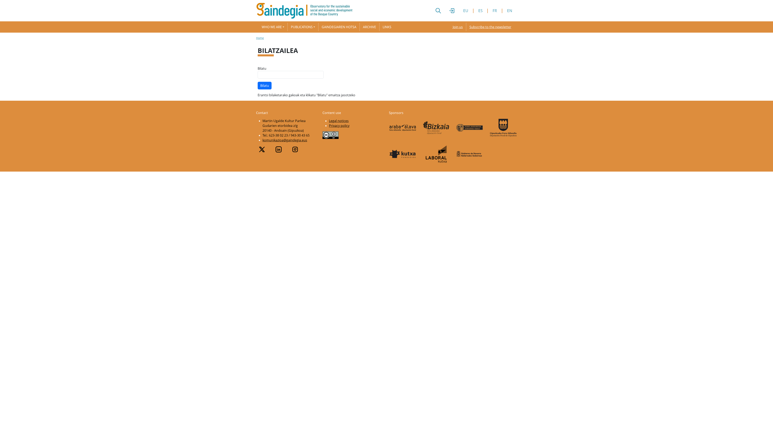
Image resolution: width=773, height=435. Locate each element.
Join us (458, 27)
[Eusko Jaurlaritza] (470, 127)
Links (387, 27)
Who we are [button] (272, 27)
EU (465, 10)
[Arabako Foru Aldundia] (402, 127)
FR (495, 10)
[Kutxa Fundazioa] (402, 154)
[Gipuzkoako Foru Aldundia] (503, 127)
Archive (369, 27)
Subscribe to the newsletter (490, 27)
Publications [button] (302, 27)
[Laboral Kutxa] (436, 154)
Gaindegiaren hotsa (339, 27)
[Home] (306, 11)
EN (509, 10)
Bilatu (262, 68)
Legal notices (339, 121)
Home (260, 38)
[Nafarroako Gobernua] (470, 154)
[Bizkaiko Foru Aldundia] (436, 127)
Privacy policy (339, 125)
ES (480, 10)
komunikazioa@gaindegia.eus (284, 140)
